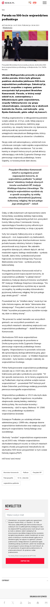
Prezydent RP (37, 472)
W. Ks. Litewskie (23, 478)
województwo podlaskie (11, 483)
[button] (47, 581)
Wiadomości (7, 28)
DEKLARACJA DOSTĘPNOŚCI (38, 596)
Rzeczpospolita (8, 478)
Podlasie (25, 472)
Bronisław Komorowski (11, 472)
